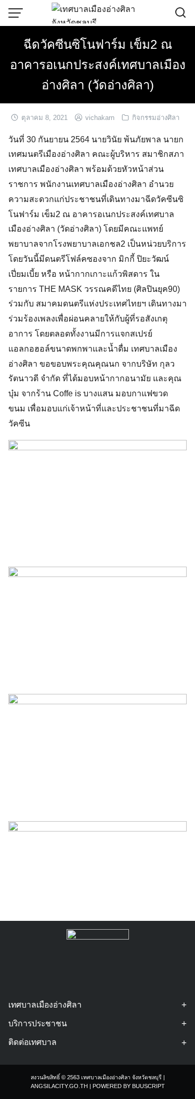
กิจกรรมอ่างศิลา (155, 118)
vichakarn (99, 118)
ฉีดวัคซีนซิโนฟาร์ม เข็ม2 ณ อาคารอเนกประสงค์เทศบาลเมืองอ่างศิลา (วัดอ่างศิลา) (98, 64)
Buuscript (148, 1086)
